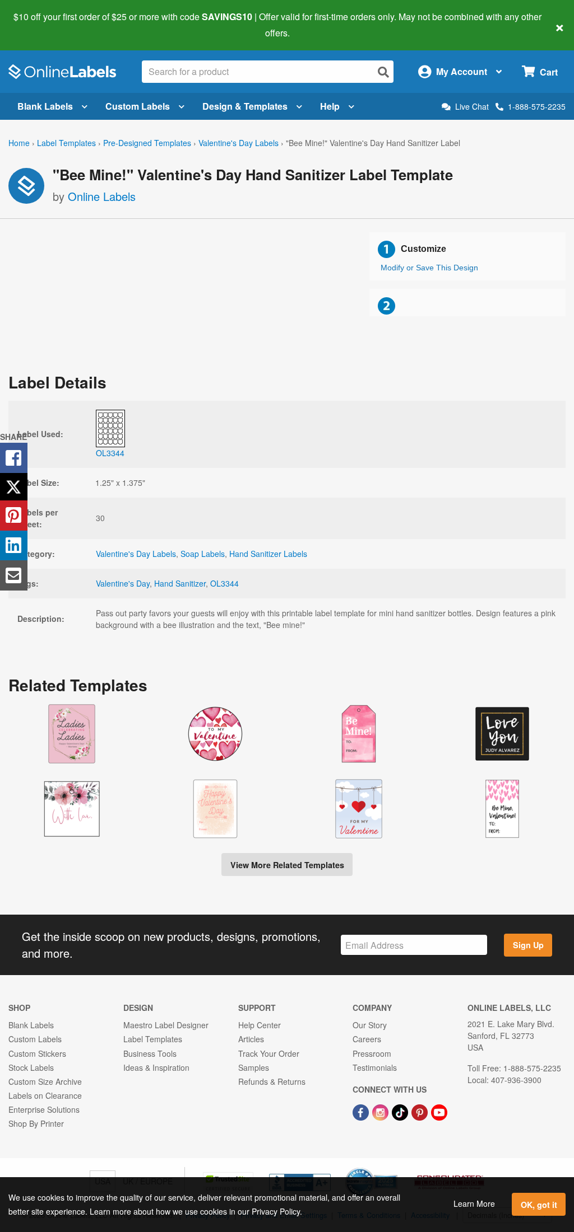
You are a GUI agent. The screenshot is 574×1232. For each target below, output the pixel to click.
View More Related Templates (287, 864)
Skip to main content (40, 24)
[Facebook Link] (362, 1111)
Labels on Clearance (45, 1095)
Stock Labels (31, 1067)
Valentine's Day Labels (238, 142)
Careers (367, 1038)
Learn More (474, 1203)
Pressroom (372, 1053)
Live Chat (472, 106)
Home (19, 142)
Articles (251, 1038)
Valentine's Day (123, 583)
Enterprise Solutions (44, 1109)
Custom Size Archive (45, 1081)
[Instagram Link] (381, 1111)
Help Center (259, 1024)
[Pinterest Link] (420, 1111)
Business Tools (150, 1053)
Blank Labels (45, 106)
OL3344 (224, 583)
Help (330, 106)
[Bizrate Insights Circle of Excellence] (393, 1168)
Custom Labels (137, 106)
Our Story (370, 1024)
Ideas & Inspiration (156, 1067)
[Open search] (383, 72)
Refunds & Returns (271, 1081)
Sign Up (528, 944)
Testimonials (375, 1067)
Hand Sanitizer (180, 583)
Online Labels (102, 196)
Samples (253, 1067)
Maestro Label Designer (166, 1024)
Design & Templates (245, 106)
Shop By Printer (36, 1123)
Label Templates (66, 142)
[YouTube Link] (439, 1111)
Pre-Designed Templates (147, 142)
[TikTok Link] (401, 1111)
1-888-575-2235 (537, 106)
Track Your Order (268, 1053)
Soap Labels (202, 553)
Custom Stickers (37, 1053)
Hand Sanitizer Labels (268, 553)
